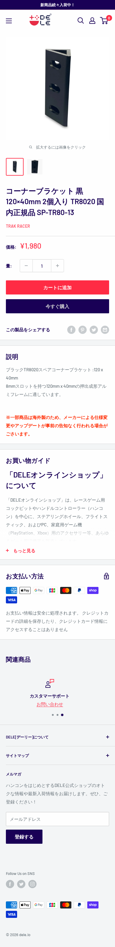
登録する (24, 836)
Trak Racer (18, 226)
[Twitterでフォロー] (21, 884)
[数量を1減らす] (26, 265)
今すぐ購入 (57, 306)
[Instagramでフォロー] (32, 884)
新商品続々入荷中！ (57, 4)
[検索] (81, 20)
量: (9, 265)
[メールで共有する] (105, 329)
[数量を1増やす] (57, 265)
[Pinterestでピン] (82, 329)
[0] (104, 20)
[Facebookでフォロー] (10, 884)
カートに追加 (57, 287)
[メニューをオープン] (9, 21)
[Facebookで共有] (71, 329)
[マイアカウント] (92, 20)
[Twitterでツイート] (94, 329)
